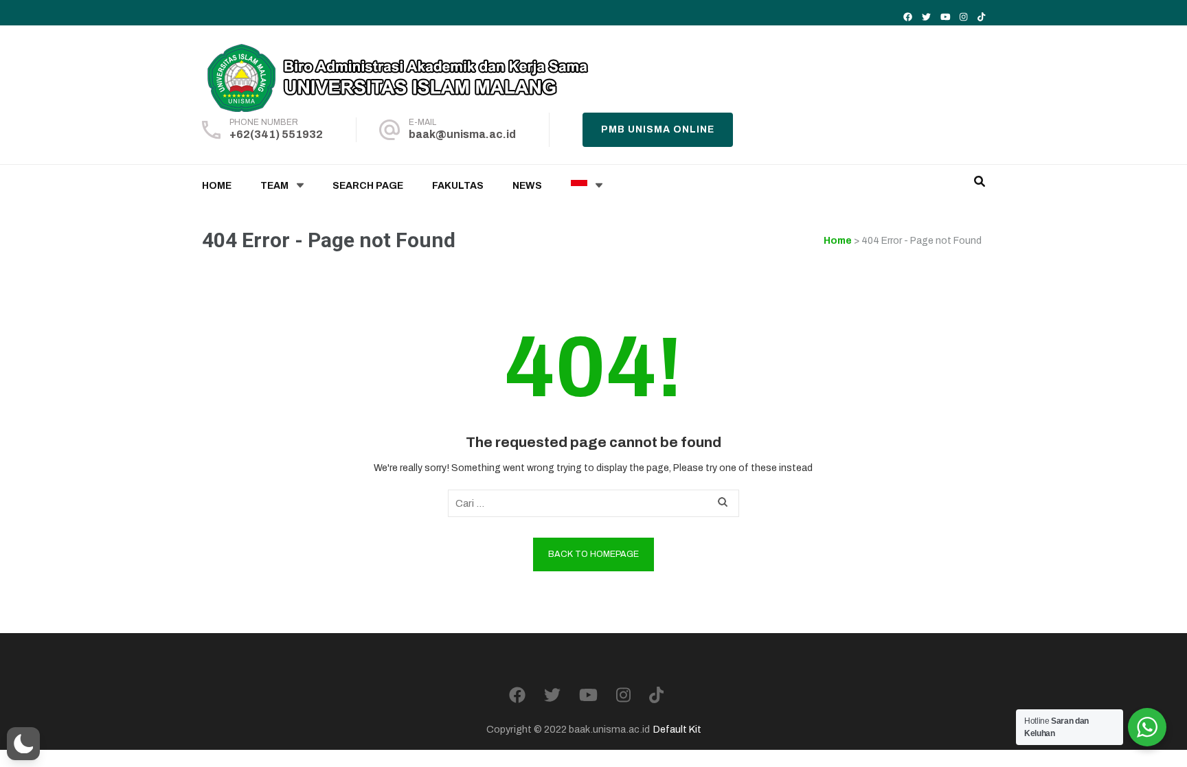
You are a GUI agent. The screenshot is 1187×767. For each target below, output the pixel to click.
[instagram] (963, 17)
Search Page (367, 186)
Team (274, 186)
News (527, 186)
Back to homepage (593, 554)
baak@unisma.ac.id (462, 134)
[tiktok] (981, 17)
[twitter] (926, 17)
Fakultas (458, 186)
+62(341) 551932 (276, 134)
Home (216, 186)
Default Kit (677, 729)
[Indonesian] (579, 186)
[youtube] (945, 17)
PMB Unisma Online (657, 129)
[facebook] (907, 17)
